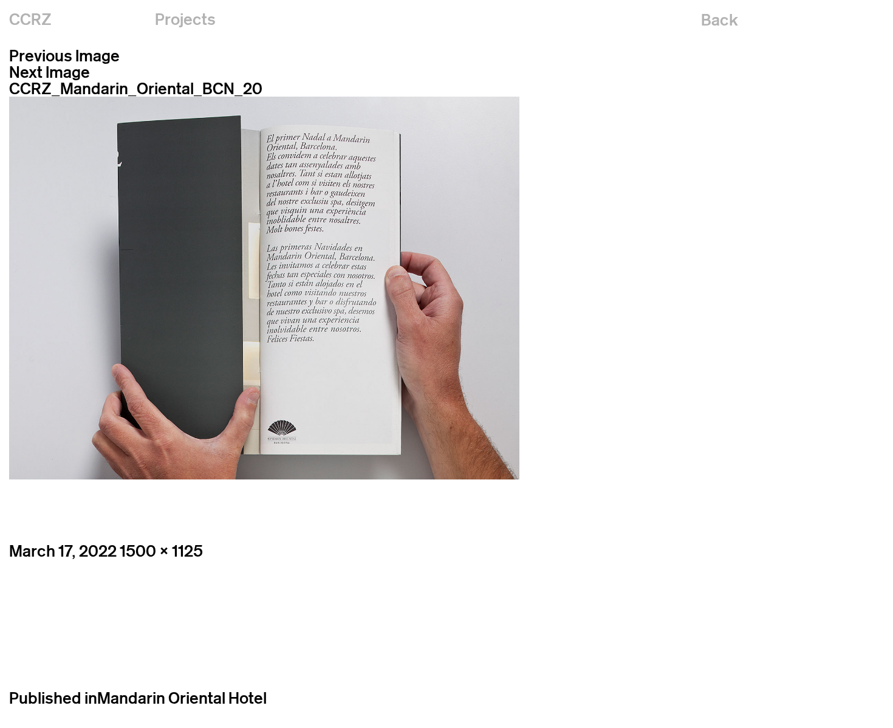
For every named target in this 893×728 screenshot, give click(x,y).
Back (719, 20)
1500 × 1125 (161, 551)
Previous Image (64, 56)
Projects (185, 19)
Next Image (49, 72)
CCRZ (30, 19)
